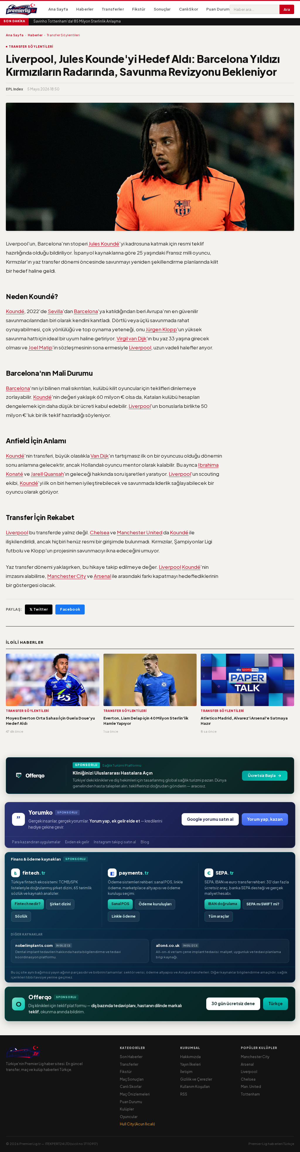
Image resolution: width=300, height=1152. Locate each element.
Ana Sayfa (58, 9)
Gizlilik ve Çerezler (196, 1079)
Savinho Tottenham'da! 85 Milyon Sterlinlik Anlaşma (77, 21)
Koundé (15, 311)
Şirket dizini (60, 904)
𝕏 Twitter (39, 609)
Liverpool (140, 347)
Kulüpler (127, 1109)
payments (134, 873)
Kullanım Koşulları (195, 1086)
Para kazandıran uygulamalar (36, 842)
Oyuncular (128, 1117)
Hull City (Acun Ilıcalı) (137, 1124)
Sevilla (55, 311)
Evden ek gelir (77, 842)
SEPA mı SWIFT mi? (262, 904)
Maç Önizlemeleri (135, 1094)
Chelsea (99, 532)
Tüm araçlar (218, 916)
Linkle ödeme (124, 916)
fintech (33, 873)
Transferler (113, 9)
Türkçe (275, 1003)
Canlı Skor (188, 9)
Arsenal (102, 576)
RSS (183, 1094)
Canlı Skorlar (131, 1086)
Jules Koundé (103, 243)
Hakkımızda (190, 1057)
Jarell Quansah (47, 474)
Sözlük (21, 916)
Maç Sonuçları (132, 1079)
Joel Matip (40, 347)
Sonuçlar (162, 9)
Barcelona (86, 311)
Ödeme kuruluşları (155, 904)
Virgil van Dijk (131, 338)
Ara (287, 9)
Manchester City (66, 576)
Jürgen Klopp (161, 329)
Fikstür (139, 9)
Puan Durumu (219, 9)
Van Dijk (100, 455)
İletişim (186, 1071)
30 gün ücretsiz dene (233, 1003)
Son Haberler (131, 1057)
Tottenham (250, 1094)
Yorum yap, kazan (265, 819)
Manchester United (139, 532)
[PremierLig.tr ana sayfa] (25, 9)
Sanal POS (120, 904)
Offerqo (40, 996)
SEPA (225, 873)
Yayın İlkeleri (190, 1064)
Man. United (251, 1086)
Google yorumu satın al (210, 819)
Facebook (70, 609)
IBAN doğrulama (222, 904)
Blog (145, 842)
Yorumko (40, 812)
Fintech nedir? (27, 904)
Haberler (84, 9)
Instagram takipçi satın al (115, 842)
